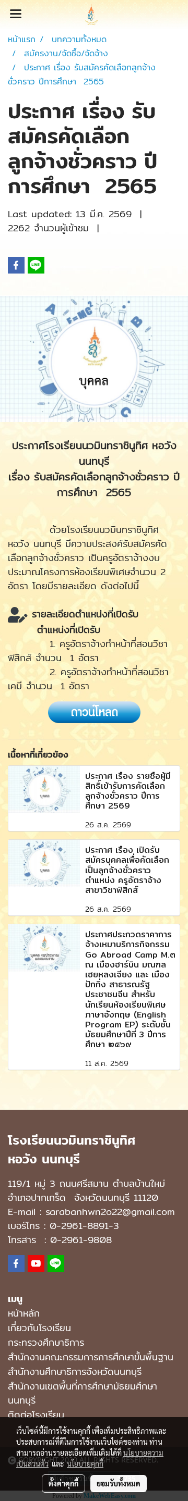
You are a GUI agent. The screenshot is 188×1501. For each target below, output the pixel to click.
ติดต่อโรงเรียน (36, 1414)
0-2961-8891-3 (84, 1225)
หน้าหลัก (24, 1313)
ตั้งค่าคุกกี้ (63, 1483)
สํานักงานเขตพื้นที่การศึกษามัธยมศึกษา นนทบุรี (82, 1393)
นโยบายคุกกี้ (85, 1463)
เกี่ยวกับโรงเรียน (39, 1327)
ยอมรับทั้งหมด (118, 1483)
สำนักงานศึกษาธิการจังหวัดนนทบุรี (75, 1371)
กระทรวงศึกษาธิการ (46, 1342)
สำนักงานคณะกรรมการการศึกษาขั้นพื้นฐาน (90, 1356)
